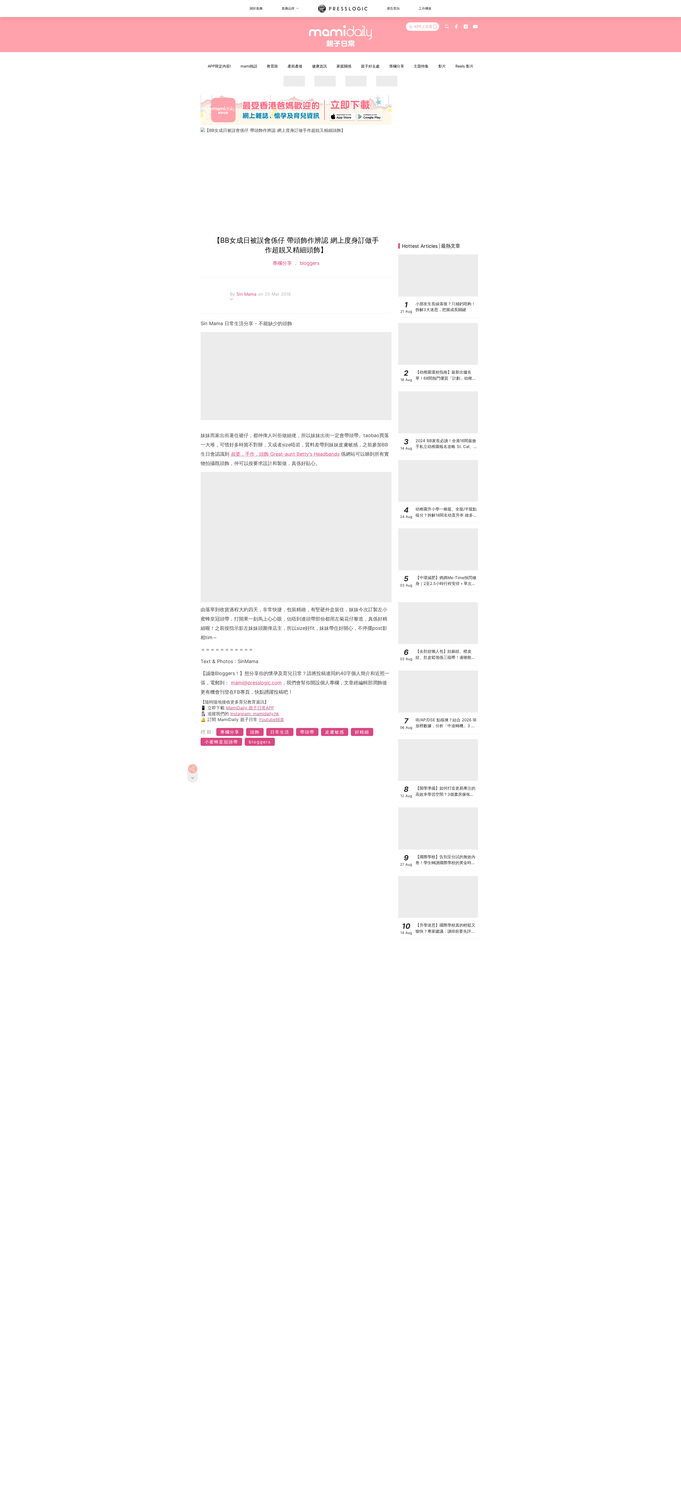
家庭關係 (344, 66)
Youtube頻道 (271, 719)
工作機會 (425, 8)
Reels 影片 (464, 66)
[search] (447, 26)
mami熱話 (248, 66)
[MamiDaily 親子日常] (340, 36)
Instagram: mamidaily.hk (254, 713)
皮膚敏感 (334, 732)
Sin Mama (247, 294)
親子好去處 (370, 66)
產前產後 (295, 66)
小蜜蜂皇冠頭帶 (221, 741)
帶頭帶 (307, 732)
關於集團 (256, 8)
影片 (442, 66)
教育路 (272, 66)
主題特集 (421, 66)
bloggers (308, 263)
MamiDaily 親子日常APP (250, 707)
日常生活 (279, 732)
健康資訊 (319, 66)
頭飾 (255, 732)
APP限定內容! (219, 66)
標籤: (208, 732)
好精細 (362, 732)
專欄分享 (396, 66)
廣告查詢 (393, 8)
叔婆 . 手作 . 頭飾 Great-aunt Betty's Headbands (285, 454)
